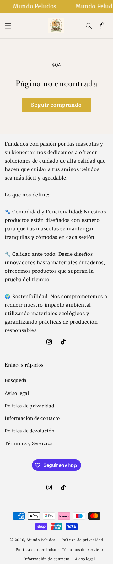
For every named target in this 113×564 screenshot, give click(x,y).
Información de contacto (32, 418)
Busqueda (16, 380)
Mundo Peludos (41, 540)
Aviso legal (17, 393)
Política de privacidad (29, 406)
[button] (8, 26)
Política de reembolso (36, 549)
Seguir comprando (56, 105)
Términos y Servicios (29, 443)
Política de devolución (29, 431)
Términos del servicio (82, 549)
